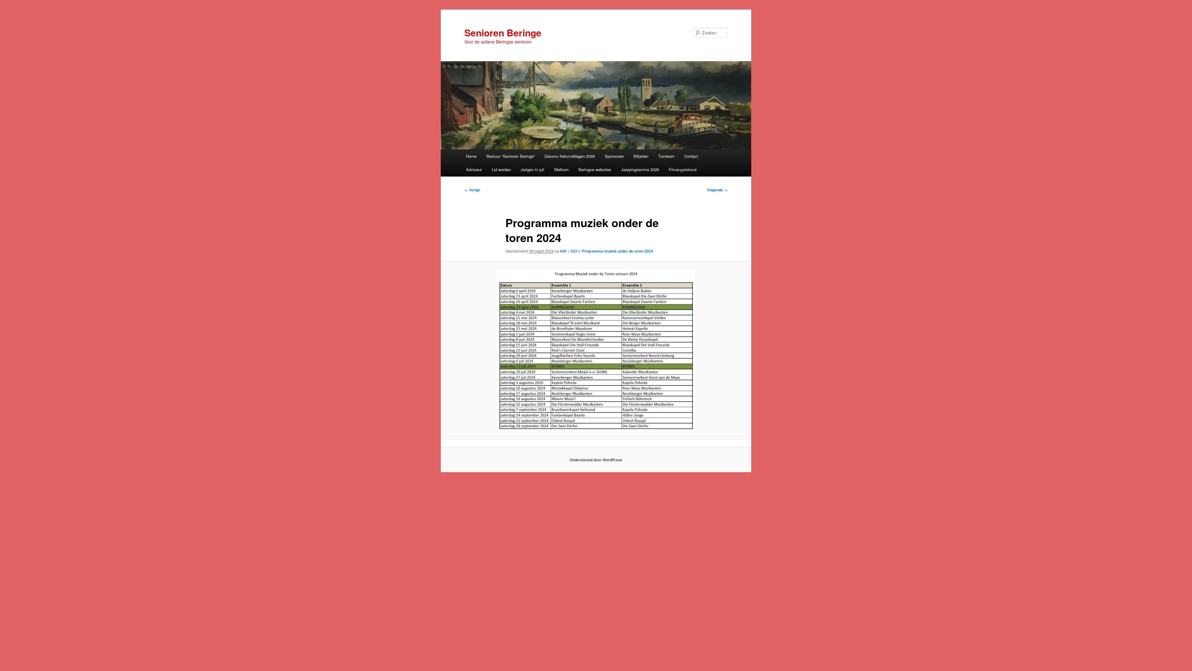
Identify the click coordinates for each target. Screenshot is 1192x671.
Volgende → (717, 190)
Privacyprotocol (683, 169)
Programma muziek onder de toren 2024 (617, 251)
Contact (691, 156)
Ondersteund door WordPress (596, 460)
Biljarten (641, 156)
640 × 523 (568, 251)
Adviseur (474, 169)
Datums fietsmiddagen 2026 (569, 156)
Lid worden (501, 169)
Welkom (561, 169)
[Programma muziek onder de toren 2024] (596, 350)
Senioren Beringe (502, 32)
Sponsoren (614, 156)
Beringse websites (594, 169)
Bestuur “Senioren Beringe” (510, 156)
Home (471, 156)
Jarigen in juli (532, 169)
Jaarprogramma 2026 (640, 169)
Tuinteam (666, 156)
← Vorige (472, 190)
